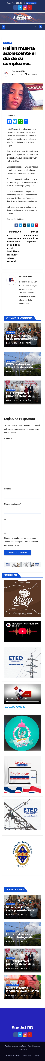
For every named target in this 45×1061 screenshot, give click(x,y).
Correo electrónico (12, 504)
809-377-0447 (27, 1055)
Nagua (37, 1055)
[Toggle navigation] (20, 27)
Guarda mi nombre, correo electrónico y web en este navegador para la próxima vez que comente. (21, 541)
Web (6, 519)
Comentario (9, 438)
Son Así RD (22, 17)
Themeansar (22, 1049)
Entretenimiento (12, 984)
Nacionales (8, 43)
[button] (36, 27)
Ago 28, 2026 (13, 915)
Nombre (8, 489)
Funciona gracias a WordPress (16, 1046)
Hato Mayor (32, 74)
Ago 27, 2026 (13, 968)
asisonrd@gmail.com (13, 1055)
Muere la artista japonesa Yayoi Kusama (22, 989)
